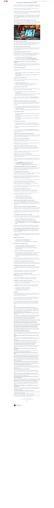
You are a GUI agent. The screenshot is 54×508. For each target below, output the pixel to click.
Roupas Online (44, 1)
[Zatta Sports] (6, 1)
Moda (40, 1)
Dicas (37, 1)
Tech (47, 1)
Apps (35, 1)
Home (32, 1)
